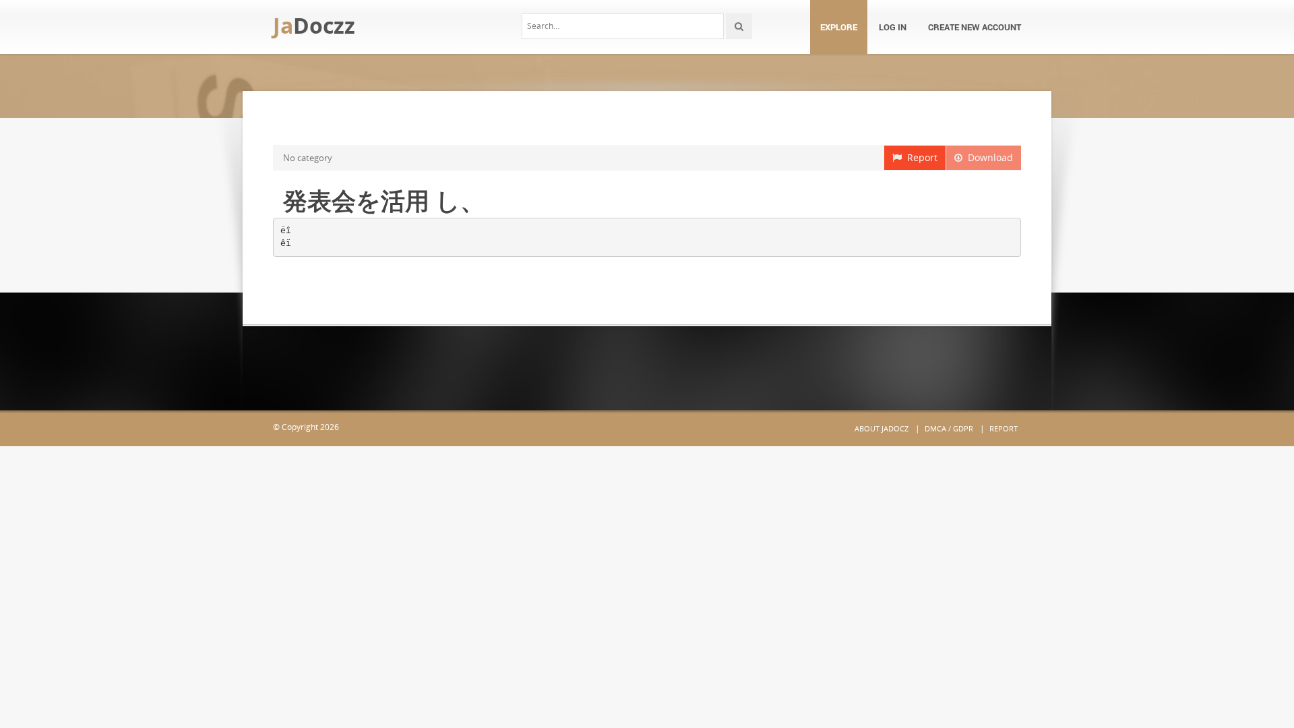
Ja (314, 25)
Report (919, 157)
